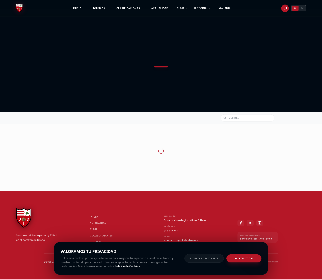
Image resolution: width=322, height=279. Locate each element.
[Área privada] (285, 8)
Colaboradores (101, 235)
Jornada (99, 8)
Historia (200, 8)
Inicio (77, 8)
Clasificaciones (128, 8)
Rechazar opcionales (204, 258)
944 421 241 (171, 230)
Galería (225, 8)
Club (180, 8)
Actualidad (159, 8)
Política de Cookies (127, 266)
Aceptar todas (243, 258)
